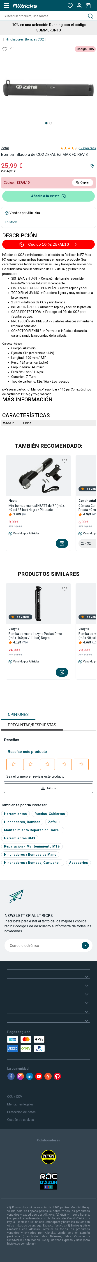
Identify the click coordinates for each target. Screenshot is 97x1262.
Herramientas (15, 814)
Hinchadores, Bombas (22, 822)
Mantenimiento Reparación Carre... (32, 830)
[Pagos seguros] (33, 1044)
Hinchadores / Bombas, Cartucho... (32, 862)
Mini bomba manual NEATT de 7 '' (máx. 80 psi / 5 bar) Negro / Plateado (37, 508)
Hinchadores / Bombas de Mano (30, 854)
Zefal (5, 148)
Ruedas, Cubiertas (50, 814)
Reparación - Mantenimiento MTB (32, 846)
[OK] (85, 945)
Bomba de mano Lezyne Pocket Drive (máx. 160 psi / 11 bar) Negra (35, 636)
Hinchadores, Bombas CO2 (25, 39)
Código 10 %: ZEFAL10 (48, 244)
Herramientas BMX (19, 838)
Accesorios (78, 862)
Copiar (84, 182)
